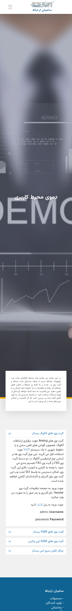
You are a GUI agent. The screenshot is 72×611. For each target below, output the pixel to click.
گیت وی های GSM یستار (48, 532)
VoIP (26, 450)
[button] (36, 433)
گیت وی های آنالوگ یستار (48, 433)
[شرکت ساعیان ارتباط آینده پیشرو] (42, 6)
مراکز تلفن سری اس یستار (48, 551)
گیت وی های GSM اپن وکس (46, 541)
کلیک (40, 505)
